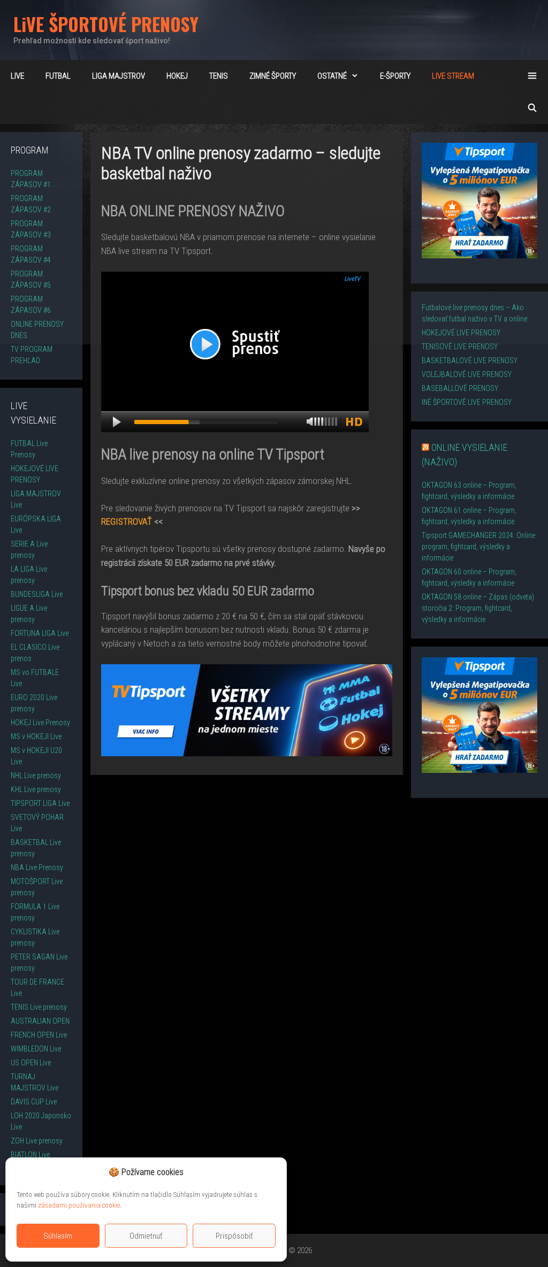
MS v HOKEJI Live (36, 736)
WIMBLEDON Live (36, 1049)
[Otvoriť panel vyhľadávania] (532, 108)
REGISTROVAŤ (126, 521)
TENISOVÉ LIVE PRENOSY (460, 346)
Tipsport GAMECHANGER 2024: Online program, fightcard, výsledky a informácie (478, 546)
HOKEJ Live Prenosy (40, 722)
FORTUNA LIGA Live (39, 633)
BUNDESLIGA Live (37, 594)
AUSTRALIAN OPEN (40, 1021)
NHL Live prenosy (36, 775)
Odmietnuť (146, 1236)
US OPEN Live (31, 1062)
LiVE (17, 76)
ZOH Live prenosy (37, 1141)
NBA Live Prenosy (37, 867)
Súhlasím (57, 1236)
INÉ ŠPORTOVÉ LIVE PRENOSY (467, 402)
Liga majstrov (118, 76)
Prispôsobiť (234, 1236)
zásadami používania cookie (79, 1205)
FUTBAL (58, 76)
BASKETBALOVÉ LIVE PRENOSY (469, 360)
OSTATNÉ (332, 76)
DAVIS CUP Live (34, 1101)
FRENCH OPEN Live (39, 1035)
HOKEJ (177, 76)
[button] (270, 1172)
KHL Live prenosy (36, 789)
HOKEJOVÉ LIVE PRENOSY (461, 332)
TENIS (218, 76)
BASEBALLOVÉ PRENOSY (460, 388)
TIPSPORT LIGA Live (40, 803)
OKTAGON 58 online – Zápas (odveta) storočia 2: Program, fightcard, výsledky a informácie (478, 608)
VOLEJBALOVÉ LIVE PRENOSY (467, 374)
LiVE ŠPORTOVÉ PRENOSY (106, 23)
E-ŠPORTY (395, 76)
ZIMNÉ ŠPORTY (272, 76)
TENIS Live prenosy (39, 1007)
